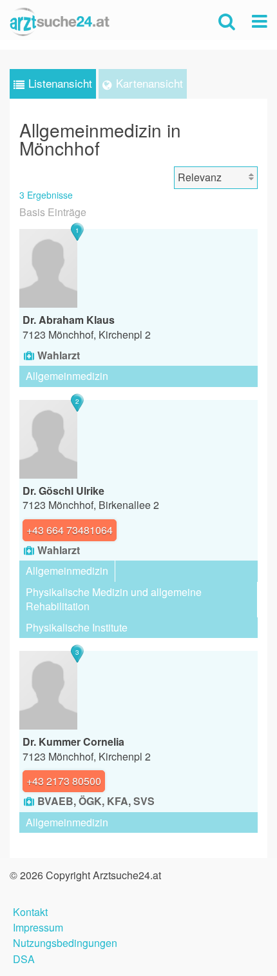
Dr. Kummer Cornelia (73, 741)
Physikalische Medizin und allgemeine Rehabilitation (114, 598)
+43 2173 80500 (63, 780)
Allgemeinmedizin (67, 375)
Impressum (38, 926)
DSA (24, 957)
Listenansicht (60, 83)
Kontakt (30, 910)
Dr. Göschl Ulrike (63, 490)
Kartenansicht (149, 83)
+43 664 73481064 (69, 530)
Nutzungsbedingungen (65, 941)
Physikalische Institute (77, 627)
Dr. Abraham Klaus (69, 319)
